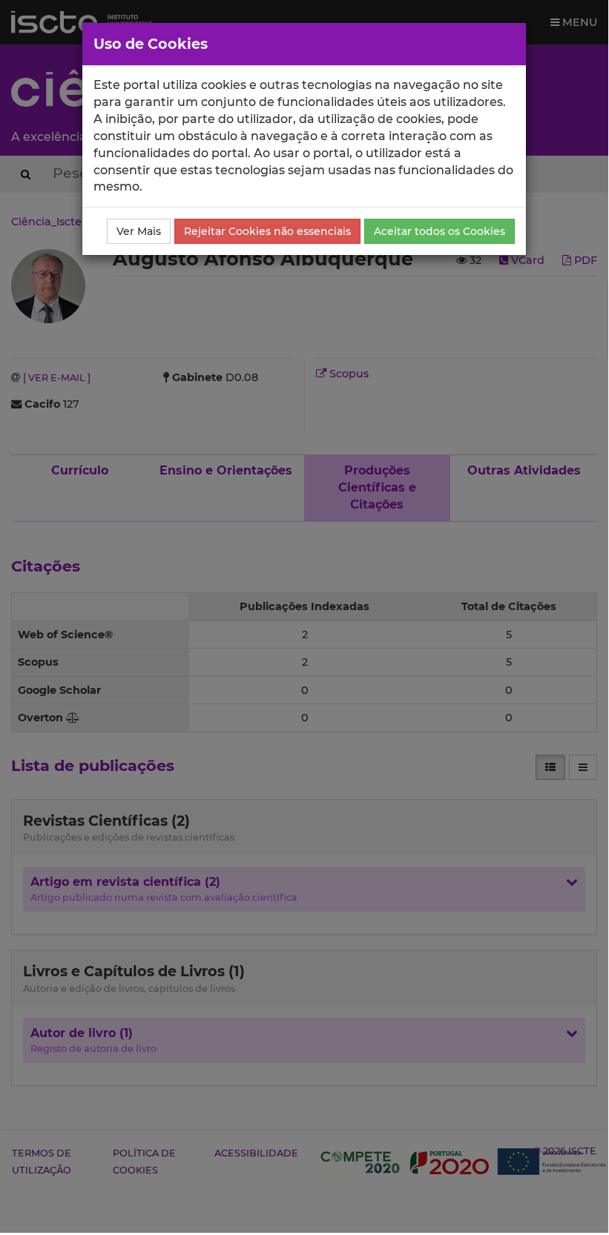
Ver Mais (138, 231)
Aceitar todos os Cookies (439, 231)
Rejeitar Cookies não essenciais (267, 231)
